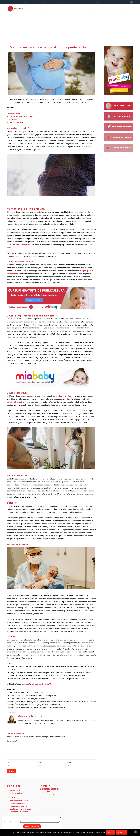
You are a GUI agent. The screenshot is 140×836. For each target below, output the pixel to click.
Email (40, 762)
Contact (101, 2)
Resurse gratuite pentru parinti (49, 2)
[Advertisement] (70, 28)
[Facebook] (131, 2)
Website (70, 762)
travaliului (17, 215)
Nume (9, 762)
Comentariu (12, 741)
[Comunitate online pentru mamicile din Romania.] (15, 8)
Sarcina (11, 798)
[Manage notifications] (135, 831)
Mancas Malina (30, 716)
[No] (138, 832)
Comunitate (76, 2)
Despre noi (10, 2)
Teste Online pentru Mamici (25, 2)
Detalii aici (121, 832)
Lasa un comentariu (32, 826)
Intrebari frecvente (89, 2)
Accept (110, 832)
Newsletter (66, 2)
